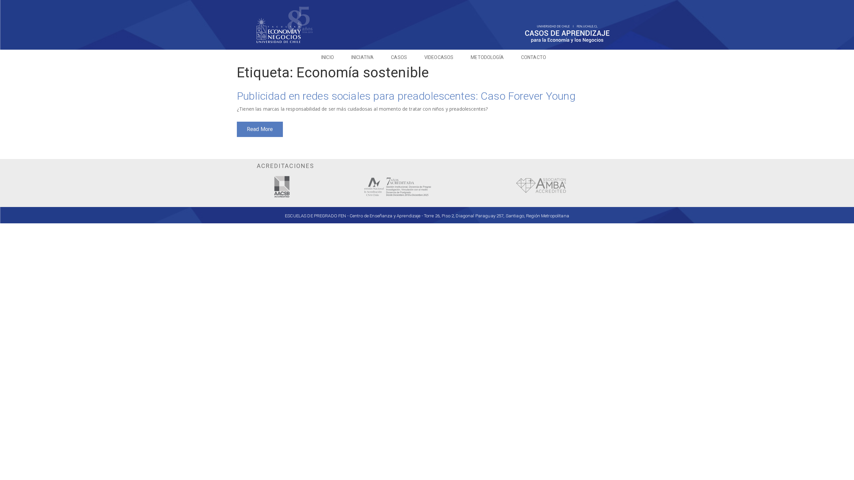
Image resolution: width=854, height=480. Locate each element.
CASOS (399, 57)
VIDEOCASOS (438, 57)
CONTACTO (533, 57)
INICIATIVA (362, 57)
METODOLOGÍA (487, 57)
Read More (260, 129)
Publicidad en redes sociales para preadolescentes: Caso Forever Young (406, 96)
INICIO (327, 57)
